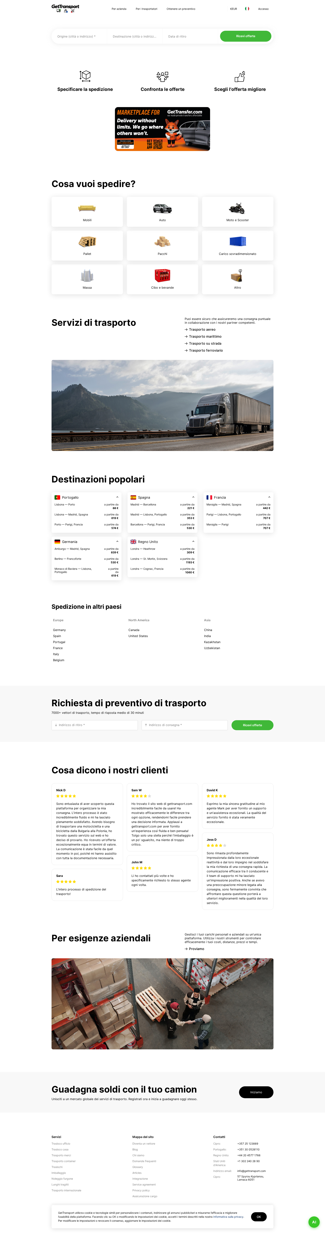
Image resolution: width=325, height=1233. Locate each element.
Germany (59, 630)
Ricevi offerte (245, 36)
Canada (133, 630)
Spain (57, 636)
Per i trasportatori (146, 8)
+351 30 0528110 (248, 1149)
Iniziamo (256, 1092)
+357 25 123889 (247, 1143)
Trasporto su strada (205, 343)
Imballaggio (59, 1172)
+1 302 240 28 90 (248, 1161)
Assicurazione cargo (144, 1196)
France (58, 648)
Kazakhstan (212, 642)
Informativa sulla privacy (228, 1216)
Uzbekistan (212, 648)
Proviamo (196, 949)
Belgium (58, 660)
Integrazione (140, 1178)
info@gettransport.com (251, 1170)
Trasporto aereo (202, 329)
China (208, 630)
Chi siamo (138, 1155)
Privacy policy (141, 1190)
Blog (135, 1149)
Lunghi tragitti (60, 1184)
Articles (136, 1172)
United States (138, 636)
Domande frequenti (144, 1161)
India (207, 636)
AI (314, 1222)
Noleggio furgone (62, 1178)
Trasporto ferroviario (206, 350)
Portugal (59, 642)
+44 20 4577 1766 (248, 1155)
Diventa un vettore (143, 1143)
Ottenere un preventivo (181, 8)
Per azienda (119, 8)
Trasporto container (64, 1161)
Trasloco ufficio (61, 1143)
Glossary (137, 1167)
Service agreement (144, 1184)
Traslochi (57, 1167)
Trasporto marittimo (205, 336)
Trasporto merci (61, 1155)
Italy (56, 654)
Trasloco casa (60, 1149)
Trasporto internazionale (66, 1190)
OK (259, 1217)
